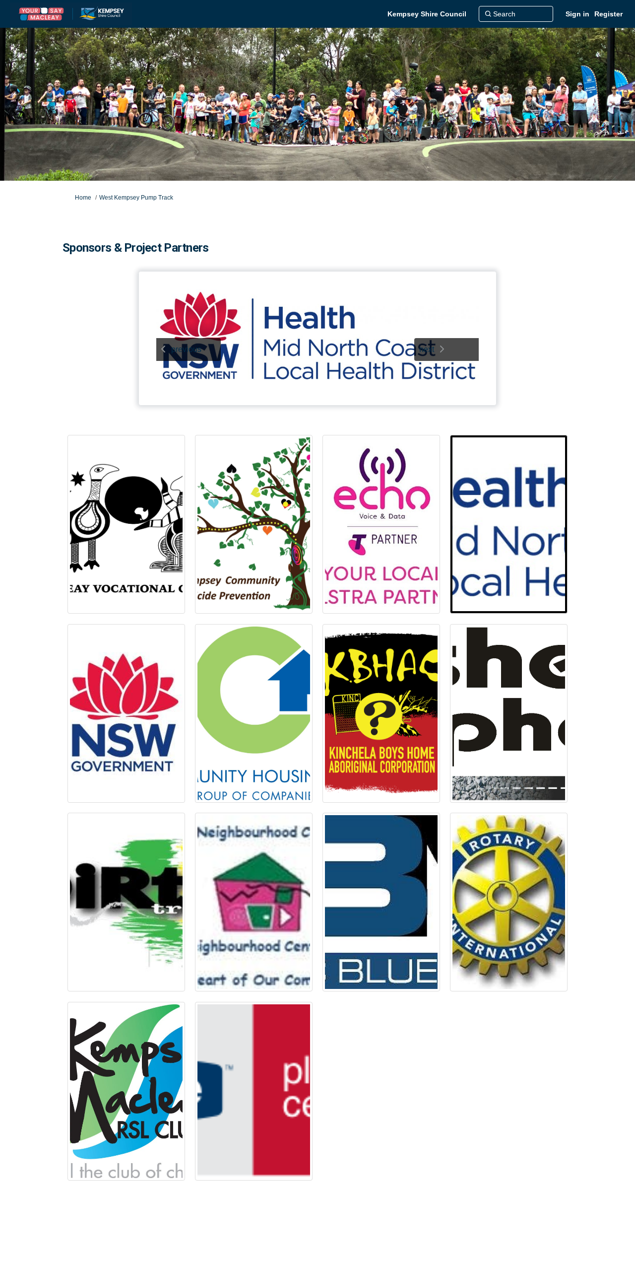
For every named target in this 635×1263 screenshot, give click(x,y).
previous (186, 349)
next (426, 349)
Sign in (577, 14)
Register (608, 14)
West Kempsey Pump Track (136, 197)
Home (83, 197)
